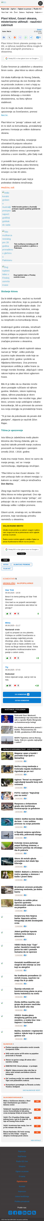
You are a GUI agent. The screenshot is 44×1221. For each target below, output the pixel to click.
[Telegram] (31, 37)
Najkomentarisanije (12, 1097)
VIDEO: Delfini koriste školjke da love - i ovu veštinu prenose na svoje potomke (28, 821)
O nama (22, 1176)
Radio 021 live (22, 1161)
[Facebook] (4, 37)
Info (11, 12)
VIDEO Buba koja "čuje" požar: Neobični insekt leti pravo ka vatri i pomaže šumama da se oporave (27, 948)
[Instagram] (10, 1213)
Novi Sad (4, 12)
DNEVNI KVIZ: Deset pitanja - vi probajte (21, 1066)
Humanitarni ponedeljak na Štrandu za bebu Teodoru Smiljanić (23, 1086)
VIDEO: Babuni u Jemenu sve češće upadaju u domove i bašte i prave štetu (28, 874)
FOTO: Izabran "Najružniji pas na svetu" (26, 794)
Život (15, 12)
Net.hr (4, 115)
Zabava (21, 12)
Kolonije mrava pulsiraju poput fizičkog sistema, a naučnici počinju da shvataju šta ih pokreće (28, 846)
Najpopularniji (25, 583)
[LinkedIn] (24, 1213)
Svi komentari (22, 694)
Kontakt (22, 1186)
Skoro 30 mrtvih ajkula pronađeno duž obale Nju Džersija (26, 860)
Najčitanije (30, 12)
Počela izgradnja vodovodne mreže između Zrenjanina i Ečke (22, 1048)
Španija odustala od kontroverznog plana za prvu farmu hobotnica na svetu (28, 991)
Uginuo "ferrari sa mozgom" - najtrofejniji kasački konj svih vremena (28, 782)
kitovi (5, 564)
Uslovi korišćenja (22, 1196)
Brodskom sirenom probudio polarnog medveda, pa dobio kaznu (28, 889)
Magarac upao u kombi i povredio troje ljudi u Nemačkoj (26, 755)
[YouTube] (29, 1213)
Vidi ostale (36, 1140)
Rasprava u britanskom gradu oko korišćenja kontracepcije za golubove (27, 806)
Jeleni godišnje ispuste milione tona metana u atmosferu (25, 933)
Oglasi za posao (25, 9)
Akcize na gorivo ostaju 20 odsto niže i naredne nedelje (21, 1061)
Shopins (22, 1166)
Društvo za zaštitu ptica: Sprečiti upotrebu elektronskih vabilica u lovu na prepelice (27, 904)
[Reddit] (14, 37)
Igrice (13, 9)
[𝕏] (9, 37)
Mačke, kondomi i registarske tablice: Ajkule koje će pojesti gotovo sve (28, 1033)
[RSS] (34, 1213)
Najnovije (5, 9)
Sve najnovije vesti (31, 1090)
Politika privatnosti (22, 1201)
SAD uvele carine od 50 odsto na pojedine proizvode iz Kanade (22, 1054)
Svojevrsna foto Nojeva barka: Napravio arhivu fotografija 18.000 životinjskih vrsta (28, 919)
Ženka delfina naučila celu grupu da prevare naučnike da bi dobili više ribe (27, 1004)
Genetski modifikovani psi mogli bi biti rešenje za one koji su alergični (27, 964)
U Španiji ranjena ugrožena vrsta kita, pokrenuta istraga (28, 833)
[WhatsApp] (25, 37)
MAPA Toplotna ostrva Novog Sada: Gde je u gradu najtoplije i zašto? (28, 740)
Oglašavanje (22, 1181)
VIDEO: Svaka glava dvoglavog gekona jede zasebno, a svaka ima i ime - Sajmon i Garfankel (28, 1019)
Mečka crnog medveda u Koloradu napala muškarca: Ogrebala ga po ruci (27, 768)
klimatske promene (22, 564)
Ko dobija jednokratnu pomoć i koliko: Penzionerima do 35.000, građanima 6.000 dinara (28, 729)
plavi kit (6, 568)
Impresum (22, 1191)
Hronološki (9, 583)
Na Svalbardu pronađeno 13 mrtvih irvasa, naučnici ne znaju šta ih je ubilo (27, 977)
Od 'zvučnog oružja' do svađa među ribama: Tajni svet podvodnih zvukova (23, 1079)
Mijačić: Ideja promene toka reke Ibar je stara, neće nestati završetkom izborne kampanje (21, 1072)
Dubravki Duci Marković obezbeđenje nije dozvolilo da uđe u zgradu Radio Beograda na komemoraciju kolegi (27, 718)
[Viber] (20, 37)
